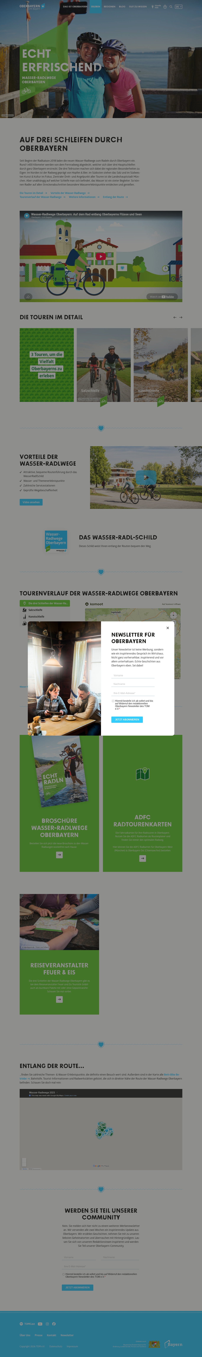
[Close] (167, 628)
